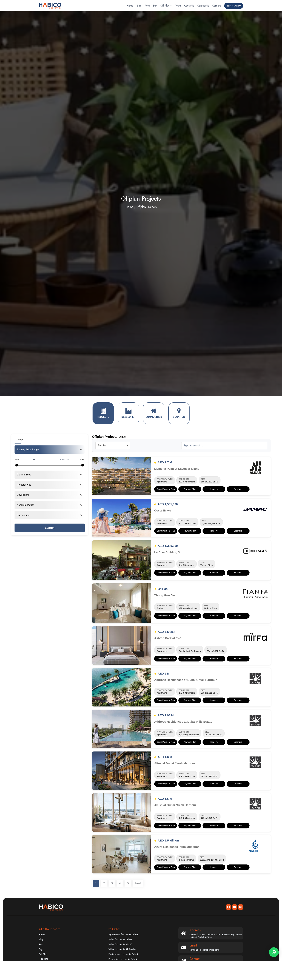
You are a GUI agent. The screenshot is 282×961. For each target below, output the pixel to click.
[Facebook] (228, 907)
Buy (155, 6)
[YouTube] (234, 907)
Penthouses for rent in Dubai (123, 954)
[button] (274, 952)
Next (138, 883)
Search (50, 527)
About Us (189, 6)
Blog (138, 6)
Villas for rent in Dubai (120, 939)
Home (130, 6)
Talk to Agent (234, 6)
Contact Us (203, 6)
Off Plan (43, 954)
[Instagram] (240, 907)
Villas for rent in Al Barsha (122, 949)
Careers (216, 6)
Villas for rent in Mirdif (120, 944)
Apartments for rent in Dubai (123, 934)
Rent (147, 6)
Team (178, 6)
